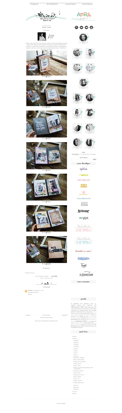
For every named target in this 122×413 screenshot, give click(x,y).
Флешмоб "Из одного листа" (76, 322)
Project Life (94, 326)
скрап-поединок (92, 319)
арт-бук (93, 311)
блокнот (72, 313)
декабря (75, 340)
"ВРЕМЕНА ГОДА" (88, 303)
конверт (87, 314)
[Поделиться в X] (54, 276)
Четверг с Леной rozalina (78, 359)
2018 (73, 338)
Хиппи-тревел (87, 322)
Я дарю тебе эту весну (85, 324)
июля (75, 350)
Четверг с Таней (76, 372)
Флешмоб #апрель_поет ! (78, 382)
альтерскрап (87, 311)
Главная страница (46, 315)
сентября (76, 346)
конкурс (92, 314)
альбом (51, 278)
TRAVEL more (76, 327)
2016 (73, 393)
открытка (83, 317)
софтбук (72, 321)
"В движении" (46, 278)
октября (75, 344)
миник (81, 316)
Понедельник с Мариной (78, 357)
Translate (94, 154)
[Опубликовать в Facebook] (55, 276)
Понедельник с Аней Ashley (79, 361)
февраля (75, 387)
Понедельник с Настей (78, 370)
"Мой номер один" (89, 307)
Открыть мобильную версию (46, 317)
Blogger (63, 403)
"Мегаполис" (75, 307)
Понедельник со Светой (78, 374)
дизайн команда (74, 314)
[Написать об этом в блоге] (53, 276)
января (75, 389)
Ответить (30, 294)
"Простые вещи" (84, 310)
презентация (83, 319)
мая (74, 354)
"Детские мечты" (76, 305)
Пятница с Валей (77, 363)
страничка (78, 321)
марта (75, 385)
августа (75, 348)
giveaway (78, 326)
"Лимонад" (89, 305)
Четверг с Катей (76, 365)
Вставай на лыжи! (85, 313)
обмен (78, 317)
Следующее (27, 315)
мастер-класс (73, 316)
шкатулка (77, 324)
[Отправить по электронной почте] (52, 276)
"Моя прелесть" (86, 308)
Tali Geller (30, 290)
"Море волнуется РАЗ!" (76, 308)
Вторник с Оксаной (77, 380)
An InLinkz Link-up (29, 272)
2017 (73, 391)
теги (88, 321)
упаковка (92, 321)
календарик (81, 314)
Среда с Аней (76, 378)
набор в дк (89, 316)
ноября (75, 342)
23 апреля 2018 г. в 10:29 (38, 290)
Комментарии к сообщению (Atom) (50, 320)
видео (77, 313)
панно (89, 317)
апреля (75, 356)
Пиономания (74, 319)
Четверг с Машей (77, 376)
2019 (73, 336)
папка (94, 317)
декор (94, 313)
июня (75, 352)
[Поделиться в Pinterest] (56, 276)
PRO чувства (85, 326)
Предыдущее (65, 315)
